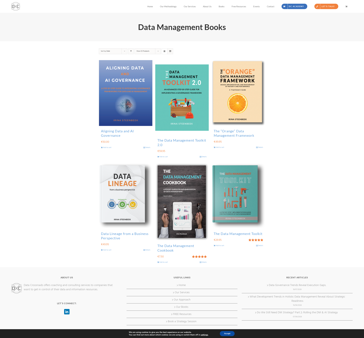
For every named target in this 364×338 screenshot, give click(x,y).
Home (182, 285)
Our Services (182, 292)
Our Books (182, 307)
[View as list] (170, 51)
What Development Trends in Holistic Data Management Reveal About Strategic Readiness (297, 299)
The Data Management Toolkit (238, 234)
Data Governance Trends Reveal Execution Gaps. (297, 285)
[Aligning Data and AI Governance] (125, 93)
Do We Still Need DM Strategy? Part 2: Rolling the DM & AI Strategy (297, 312)
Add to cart (107, 147)
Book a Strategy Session (182, 321)
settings (204, 335)
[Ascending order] (131, 51)
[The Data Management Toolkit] (238, 196)
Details (147, 147)
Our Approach (182, 300)
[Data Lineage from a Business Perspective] (125, 196)
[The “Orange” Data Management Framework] (238, 93)
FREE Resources (182, 314)
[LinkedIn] (67, 311)
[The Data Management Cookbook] (182, 202)
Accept (227, 333)
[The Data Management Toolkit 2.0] (182, 97)
